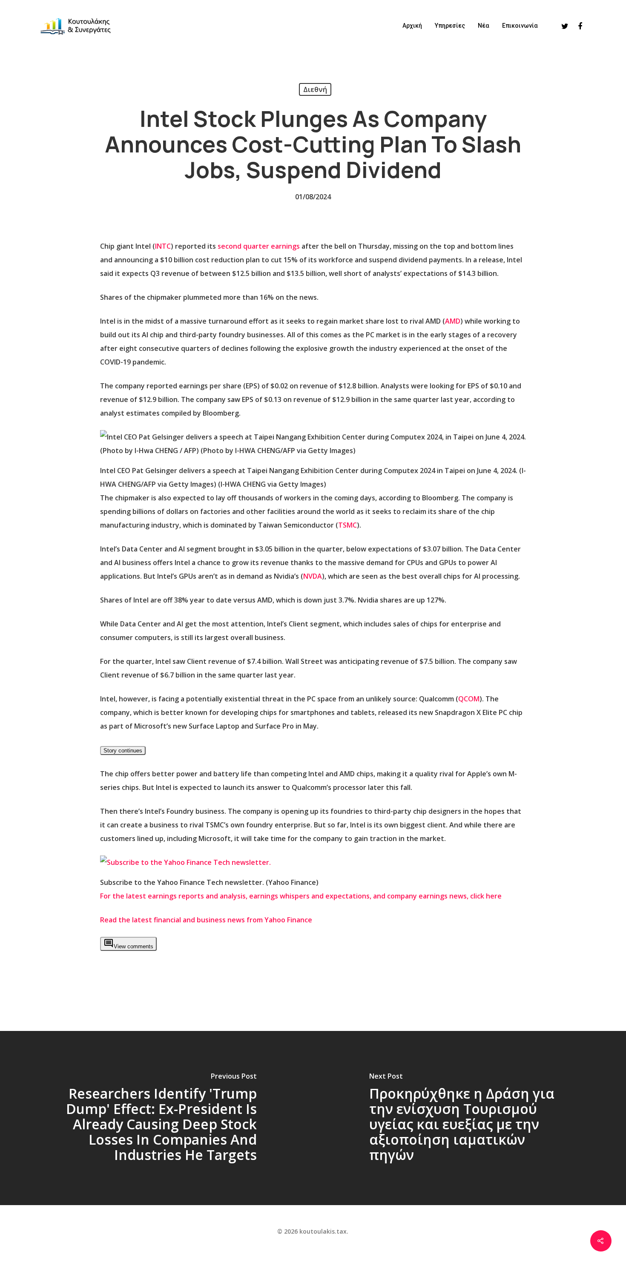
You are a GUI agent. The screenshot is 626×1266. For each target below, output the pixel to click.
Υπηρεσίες (450, 26)
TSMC (347, 525)
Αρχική (412, 26)
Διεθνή (315, 89)
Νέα (483, 26)
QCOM (469, 698)
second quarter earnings (259, 246)
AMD (452, 321)
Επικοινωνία (520, 26)
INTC (163, 246)
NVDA (312, 576)
